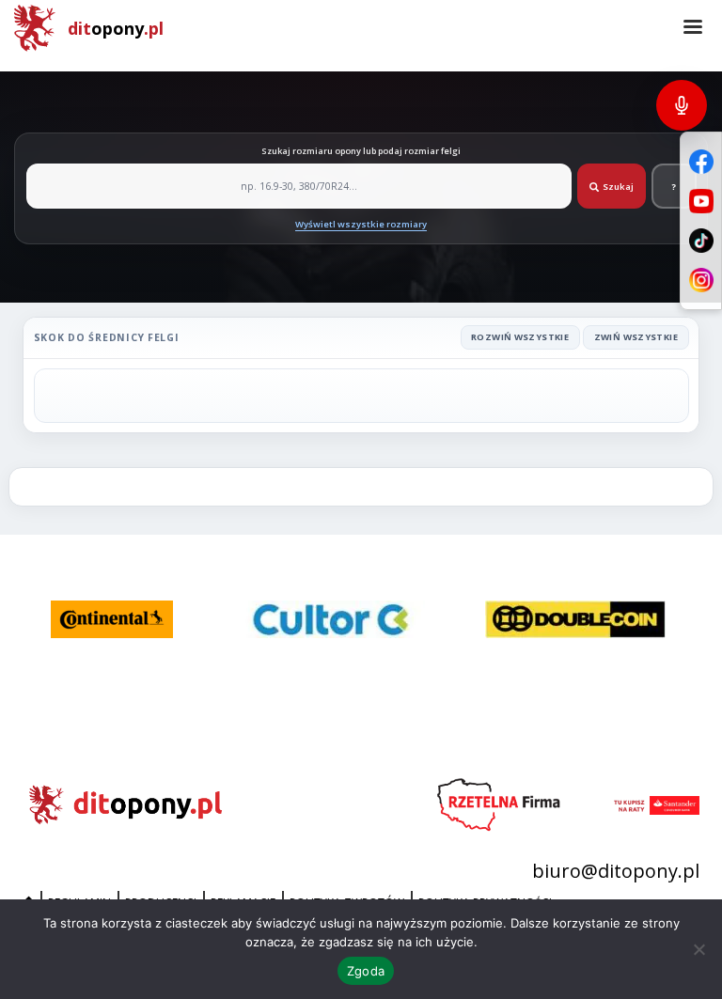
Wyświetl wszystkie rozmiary (361, 224)
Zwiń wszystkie (636, 337)
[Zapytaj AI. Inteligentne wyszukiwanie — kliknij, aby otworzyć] (681, 105)
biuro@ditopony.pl (615, 870)
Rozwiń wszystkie (520, 337)
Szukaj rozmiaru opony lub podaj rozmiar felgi (361, 151)
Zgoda (366, 970)
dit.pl (116, 28)
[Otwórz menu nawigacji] (693, 28)
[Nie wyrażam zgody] (698, 949)
